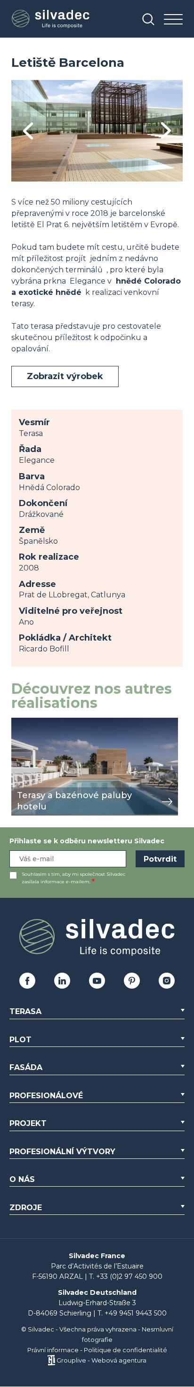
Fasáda (25, 1067)
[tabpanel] (97, 131)
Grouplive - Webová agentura (101, 1360)
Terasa (25, 1011)
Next (166, 131)
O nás (22, 1179)
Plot (20, 1039)
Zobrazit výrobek (65, 376)
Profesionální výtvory (62, 1151)
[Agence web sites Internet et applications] (51, 1360)
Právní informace (53, 1350)
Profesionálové (46, 1095)
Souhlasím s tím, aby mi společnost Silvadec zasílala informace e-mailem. (73, 878)
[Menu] (173, 20)
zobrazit (26, 722)
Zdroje (25, 1207)
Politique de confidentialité (125, 1350)
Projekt (28, 1123)
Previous (28, 131)
